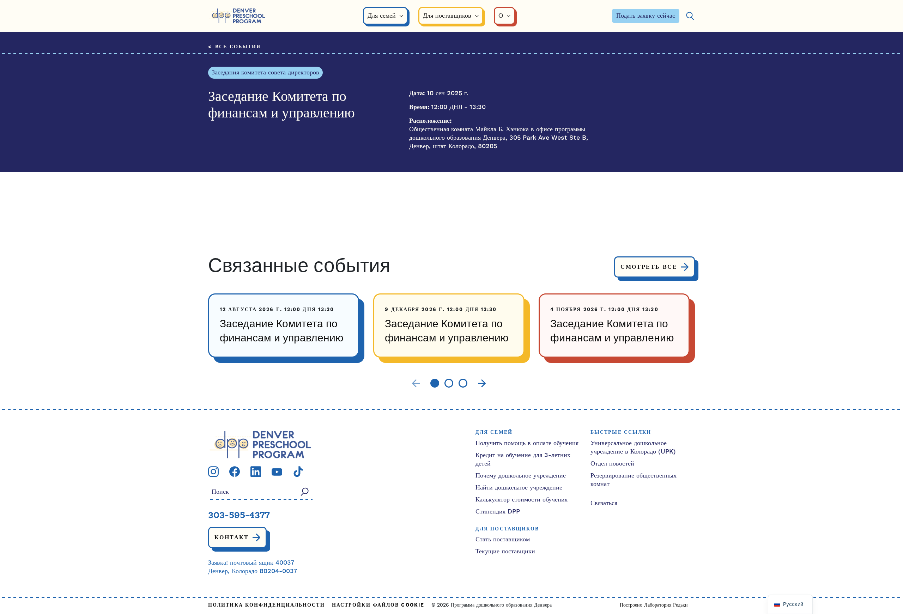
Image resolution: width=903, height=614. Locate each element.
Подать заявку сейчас (645, 16)
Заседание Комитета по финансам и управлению (282, 331)
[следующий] (482, 383)
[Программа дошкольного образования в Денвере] (237, 16)
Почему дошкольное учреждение (520, 476)
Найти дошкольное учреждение (518, 488)
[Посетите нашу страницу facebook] (234, 471)
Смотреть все (648, 266)
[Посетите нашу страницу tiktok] (298, 471)
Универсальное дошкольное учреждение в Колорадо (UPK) (633, 447)
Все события (238, 47)
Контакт (231, 537)
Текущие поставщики (505, 551)
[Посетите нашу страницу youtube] (277, 472)
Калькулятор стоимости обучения (521, 500)
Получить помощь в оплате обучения (526, 443)
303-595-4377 (239, 516)
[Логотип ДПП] (260, 444)
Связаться (603, 503)
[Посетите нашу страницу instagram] (213, 471)
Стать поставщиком (502, 539)
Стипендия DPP (497, 511)
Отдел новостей (612, 464)
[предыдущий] (416, 383)
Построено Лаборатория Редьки (654, 605)
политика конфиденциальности (266, 605)
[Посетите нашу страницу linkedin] (255, 471)
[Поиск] (690, 16)
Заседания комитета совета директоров (265, 72)
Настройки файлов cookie (378, 605)
